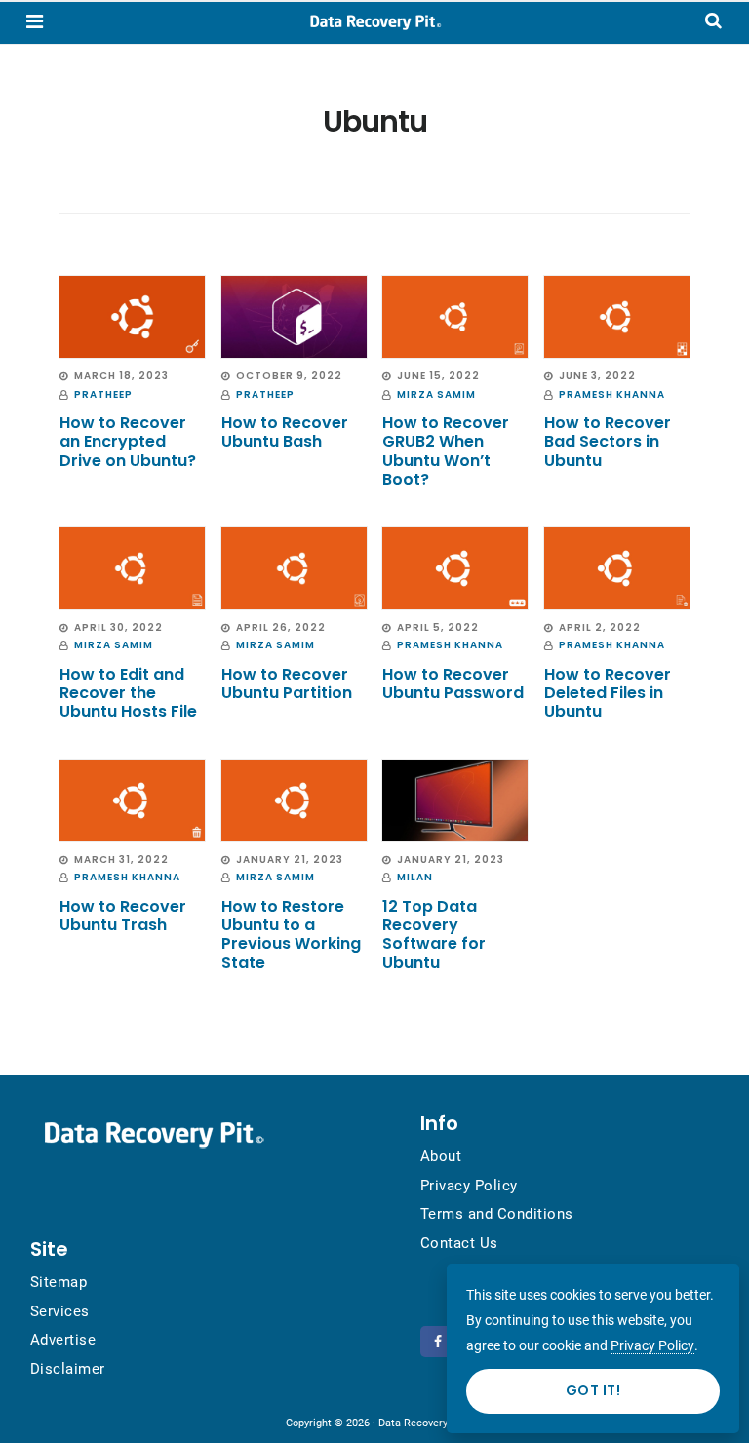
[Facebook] (440, 1341)
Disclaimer (67, 1369)
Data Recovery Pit (374, 22)
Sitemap (59, 1282)
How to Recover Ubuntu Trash (122, 915)
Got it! (593, 1390)
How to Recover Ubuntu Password (453, 683)
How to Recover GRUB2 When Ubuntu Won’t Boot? (445, 450)
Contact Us (459, 1243)
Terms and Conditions (496, 1214)
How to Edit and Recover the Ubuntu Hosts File (128, 692)
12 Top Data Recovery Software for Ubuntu (434, 934)
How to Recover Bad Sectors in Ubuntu (607, 441)
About (441, 1156)
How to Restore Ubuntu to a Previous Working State (291, 934)
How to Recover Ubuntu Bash (284, 431)
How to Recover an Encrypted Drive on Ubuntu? (127, 441)
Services (60, 1311)
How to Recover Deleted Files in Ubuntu (607, 692)
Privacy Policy (469, 1185)
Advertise (63, 1339)
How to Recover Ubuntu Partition (286, 683)
